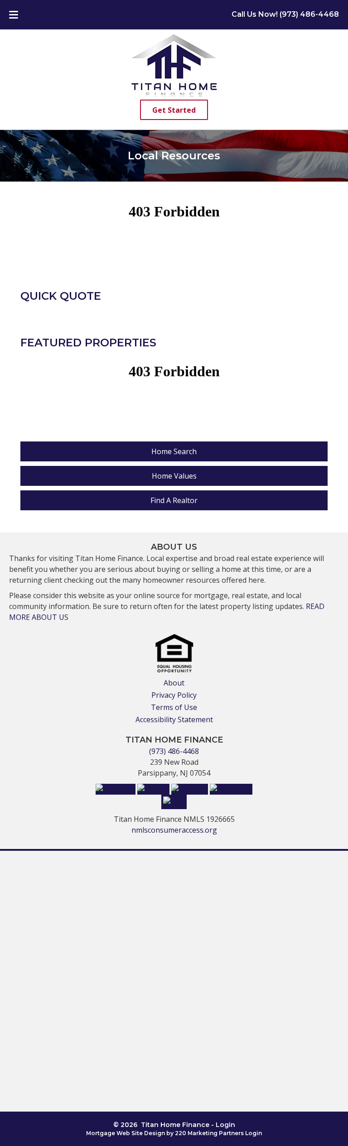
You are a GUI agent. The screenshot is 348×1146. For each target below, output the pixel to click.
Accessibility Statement (174, 719)
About (174, 683)
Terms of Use (174, 707)
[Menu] (13, 13)
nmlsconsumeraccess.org (174, 830)
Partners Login (240, 1133)
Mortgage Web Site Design (125, 1133)
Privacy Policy (174, 695)
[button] (174, 110)
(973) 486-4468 (174, 751)
